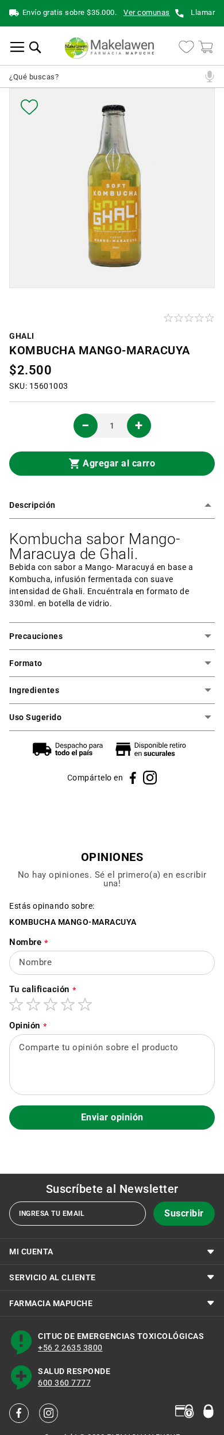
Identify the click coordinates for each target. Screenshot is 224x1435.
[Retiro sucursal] (153, 749)
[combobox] (104, 76)
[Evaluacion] (190, 318)
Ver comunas (146, 13)
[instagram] (49, 1413)
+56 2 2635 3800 (70, 1348)
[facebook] (19, 1413)
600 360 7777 (64, 1383)
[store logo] (109, 46)
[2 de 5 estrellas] (33, 1004)
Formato (26, 663)
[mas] (139, 426)
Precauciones (36, 636)
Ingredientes (34, 690)
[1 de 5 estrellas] (16, 1004)
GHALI (21, 336)
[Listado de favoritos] (186, 46)
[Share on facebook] (133, 778)
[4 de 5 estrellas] (68, 1004)
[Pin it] (150, 778)
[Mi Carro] (205, 46)
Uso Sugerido (35, 717)
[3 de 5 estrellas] (50, 1004)
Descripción (32, 505)
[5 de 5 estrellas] (85, 1004)
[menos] (86, 426)
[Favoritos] (29, 107)
